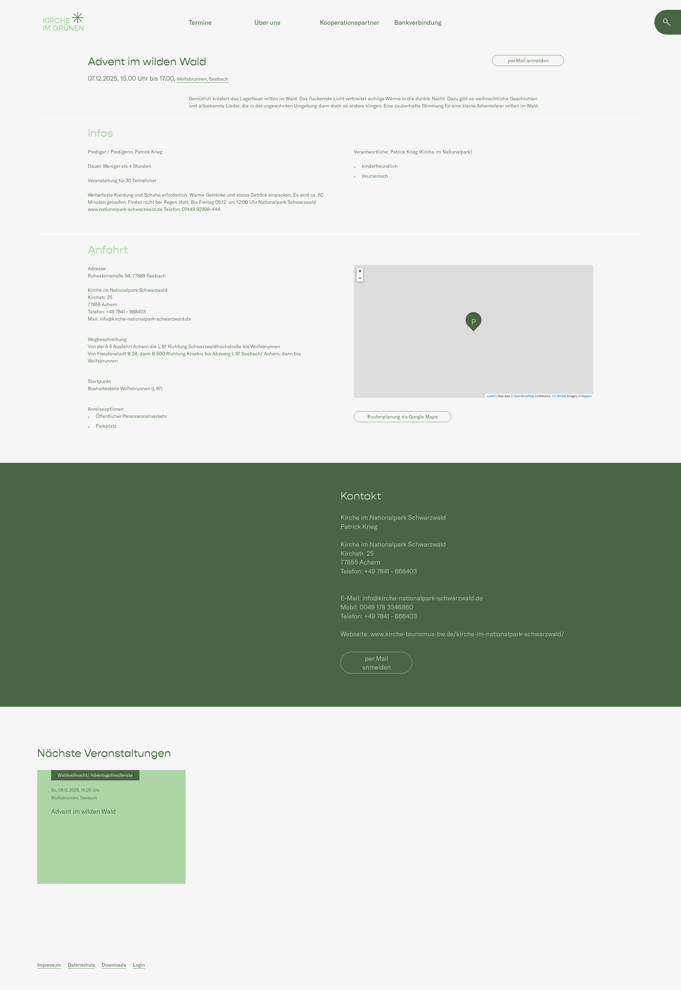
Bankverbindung (418, 22)
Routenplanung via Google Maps (402, 416)
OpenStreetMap (524, 396)
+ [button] (360, 271)
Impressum (49, 965)
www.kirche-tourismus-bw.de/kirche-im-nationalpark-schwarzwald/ (467, 634)
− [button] (360, 278)
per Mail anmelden (528, 60)
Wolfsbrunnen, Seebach (202, 79)
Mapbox (587, 396)
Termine (200, 22)
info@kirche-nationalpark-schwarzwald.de (422, 598)
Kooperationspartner (349, 22)
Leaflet (491, 396)
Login (139, 965)
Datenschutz (81, 965)
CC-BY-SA (559, 396)
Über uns (267, 22)
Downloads (114, 965)
